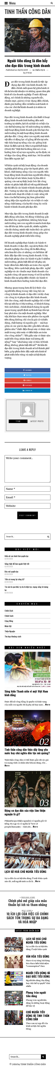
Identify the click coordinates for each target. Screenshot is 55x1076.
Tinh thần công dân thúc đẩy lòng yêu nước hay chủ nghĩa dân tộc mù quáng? (27, 751)
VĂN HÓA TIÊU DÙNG (37, 956)
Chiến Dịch (40, 70)
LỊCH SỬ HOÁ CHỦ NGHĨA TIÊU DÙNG (25, 872)
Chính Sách (9, 615)
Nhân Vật (8, 626)
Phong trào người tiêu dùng (36, 994)
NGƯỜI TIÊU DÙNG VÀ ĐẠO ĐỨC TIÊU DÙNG (38, 974)
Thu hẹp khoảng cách (13, 636)
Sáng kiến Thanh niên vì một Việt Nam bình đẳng (26, 693)
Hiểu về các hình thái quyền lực (16, 556)
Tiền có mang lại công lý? (14, 579)
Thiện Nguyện (10, 631)
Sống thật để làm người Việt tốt (17, 563)
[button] (47, 537)
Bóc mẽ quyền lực (11, 571)
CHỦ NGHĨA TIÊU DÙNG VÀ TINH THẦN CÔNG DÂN (37, 1015)
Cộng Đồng (9, 620)
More (47, 704)
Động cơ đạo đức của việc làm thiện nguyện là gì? (25, 812)
